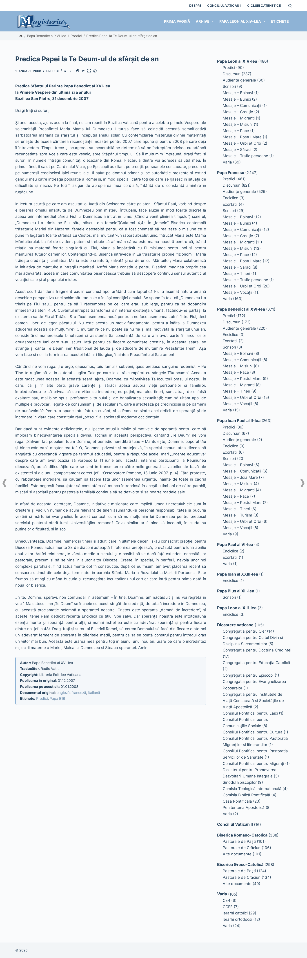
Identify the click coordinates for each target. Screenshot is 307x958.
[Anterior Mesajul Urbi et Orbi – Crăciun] (4, 483)
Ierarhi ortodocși (237, 919)
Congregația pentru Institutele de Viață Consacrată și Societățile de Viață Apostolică (253, 700)
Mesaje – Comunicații (242, 105)
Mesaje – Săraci (237, 149)
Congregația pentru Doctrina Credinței (257, 650)
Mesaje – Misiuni (238, 124)
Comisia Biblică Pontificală (246, 795)
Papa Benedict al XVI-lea (46, 36)
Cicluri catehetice (264, 5)
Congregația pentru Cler (244, 631)
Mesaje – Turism (237, 515)
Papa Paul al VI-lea (235, 544)
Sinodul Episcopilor (240, 782)
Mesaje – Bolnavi (238, 93)
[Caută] (290, 5)
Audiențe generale (239, 80)
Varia (227, 162)
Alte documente (237, 854)
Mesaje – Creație (238, 112)
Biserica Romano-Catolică (242, 835)
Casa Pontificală (237, 801)
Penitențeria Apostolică (244, 807)
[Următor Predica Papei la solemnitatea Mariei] (302, 483)
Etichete (280, 21)
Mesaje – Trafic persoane (245, 156)
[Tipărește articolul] (78, 71)
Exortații (230, 204)
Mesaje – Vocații (237, 292)
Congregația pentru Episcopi (248, 675)
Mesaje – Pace (236, 130)
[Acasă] (20, 36)
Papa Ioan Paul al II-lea (238, 420)
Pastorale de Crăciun (241, 847)
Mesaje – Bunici (237, 99)
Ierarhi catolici (235, 913)
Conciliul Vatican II (224, 5)
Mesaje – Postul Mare (242, 137)
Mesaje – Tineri (236, 273)
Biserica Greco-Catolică (240, 864)
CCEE (228, 907)
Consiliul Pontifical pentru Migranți (253, 763)
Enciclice (230, 198)
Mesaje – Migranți (239, 118)
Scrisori (229, 86)
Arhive (202, 21)
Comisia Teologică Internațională (252, 788)
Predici (76, 36)
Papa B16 (57, 698)
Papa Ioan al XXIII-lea (237, 574)
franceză (78, 693)
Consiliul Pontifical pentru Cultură (253, 732)
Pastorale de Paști (239, 841)
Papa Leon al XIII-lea (236, 607)
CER (226, 900)
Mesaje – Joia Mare (240, 477)
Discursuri (231, 74)
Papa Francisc (230, 172)
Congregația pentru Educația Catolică (256, 662)
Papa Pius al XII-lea (235, 591)
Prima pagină (177, 21)
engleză (63, 693)
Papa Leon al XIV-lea (240, 21)
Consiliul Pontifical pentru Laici (250, 713)
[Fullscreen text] (90, 71)
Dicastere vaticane (235, 624)
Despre (195, 5)
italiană (94, 693)
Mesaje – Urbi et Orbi (242, 143)
